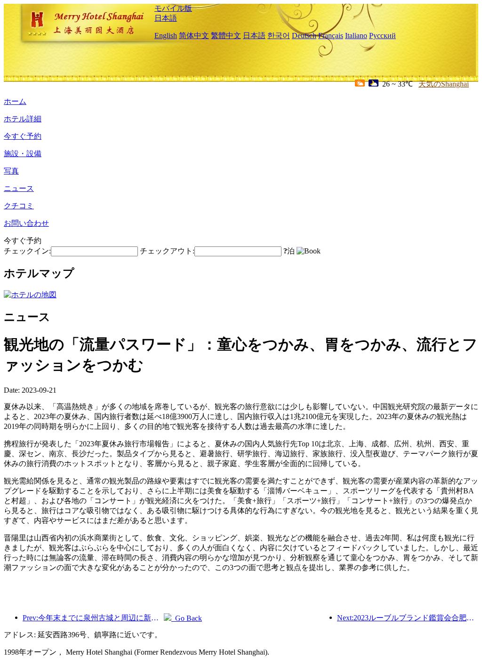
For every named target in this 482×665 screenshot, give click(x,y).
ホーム (15, 101)
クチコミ (19, 206)
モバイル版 (173, 8)
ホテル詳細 (22, 119)
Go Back (186, 618)
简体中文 (194, 36)
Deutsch (304, 36)
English (165, 36)
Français (330, 36)
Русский (382, 36)
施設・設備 (22, 154)
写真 (11, 171)
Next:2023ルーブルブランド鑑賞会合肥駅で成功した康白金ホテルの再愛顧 (407, 618)
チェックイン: (27, 251)
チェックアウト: (167, 251)
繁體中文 (226, 36)
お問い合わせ (26, 223)
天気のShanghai (443, 84)
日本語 (165, 18)
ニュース (19, 188)
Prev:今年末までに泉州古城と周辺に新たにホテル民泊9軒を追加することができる (93, 618)
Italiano (356, 36)
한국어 (278, 36)
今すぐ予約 (22, 136)
